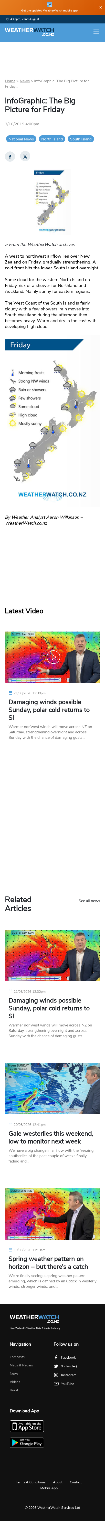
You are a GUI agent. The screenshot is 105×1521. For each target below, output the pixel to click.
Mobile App (49, 1488)
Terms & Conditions (31, 1482)
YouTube (67, 1384)
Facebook (68, 1357)
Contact (76, 1482)
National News (21, 139)
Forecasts (17, 1357)
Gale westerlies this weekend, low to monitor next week (51, 1137)
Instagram (68, 1375)
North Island (52, 139)
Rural (14, 1390)
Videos (15, 1382)
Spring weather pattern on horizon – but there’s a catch (48, 1263)
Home (10, 81)
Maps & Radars (21, 1365)
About (58, 1482)
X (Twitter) (69, 1366)
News (25, 81)
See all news (89, 901)
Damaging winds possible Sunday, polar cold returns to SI (49, 710)
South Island (81, 139)
